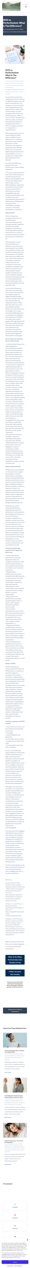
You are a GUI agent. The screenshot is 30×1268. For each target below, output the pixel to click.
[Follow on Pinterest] (15, 1225)
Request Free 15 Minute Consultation (15, 1010)
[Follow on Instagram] (15, 1215)
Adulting (7, 1146)
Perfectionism (21, 32)
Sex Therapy (20, 1149)
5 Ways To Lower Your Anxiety (15, 973)
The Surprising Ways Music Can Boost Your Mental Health (14, 1051)
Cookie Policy (17, 1257)
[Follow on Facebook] (15, 1204)
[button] (27, 1240)
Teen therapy (11, 1104)
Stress (19, 1057)
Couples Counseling (18, 1146)
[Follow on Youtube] (15, 1236)
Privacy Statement (18, 1265)
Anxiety (5, 32)
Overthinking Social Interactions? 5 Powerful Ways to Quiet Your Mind (14, 1096)
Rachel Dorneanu (10, 1144)
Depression (13, 1055)
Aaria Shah (8, 1053)
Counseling (12, 32)
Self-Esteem (14, 1057)
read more (8, 1072)
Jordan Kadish (9, 29)
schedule (12, 871)
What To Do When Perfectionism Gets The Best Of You (15, 960)
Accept (15, 1262)
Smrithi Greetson (10, 1099)
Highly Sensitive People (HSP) (12, 1147)
